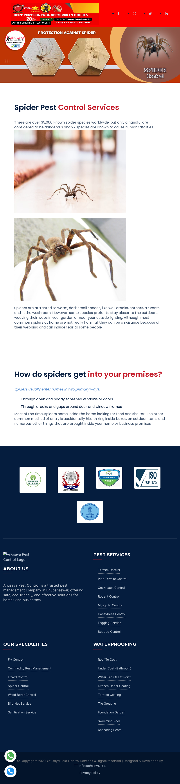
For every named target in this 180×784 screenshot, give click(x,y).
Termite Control (109, 570)
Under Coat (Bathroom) (114, 668)
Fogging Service (109, 623)
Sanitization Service (22, 712)
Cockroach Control (111, 587)
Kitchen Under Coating (114, 686)
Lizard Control (18, 677)
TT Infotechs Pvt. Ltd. (90, 766)
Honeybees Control (111, 614)
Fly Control (15, 659)
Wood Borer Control (22, 694)
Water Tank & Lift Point (114, 677)
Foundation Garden (111, 712)
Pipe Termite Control (112, 579)
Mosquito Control (110, 605)
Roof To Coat (107, 659)
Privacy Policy (90, 773)
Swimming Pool (109, 721)
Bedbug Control (109, 631)
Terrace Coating (109, 694)
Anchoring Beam (109, 730)
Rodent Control (108, 596)
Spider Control (18, 686)
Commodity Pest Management (29, 668)
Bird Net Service (19, 703)
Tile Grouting (107, 703)
